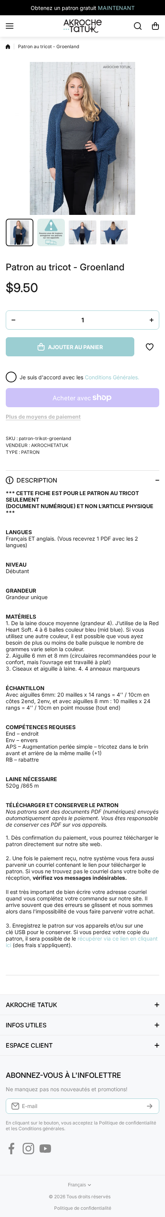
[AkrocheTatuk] (82, 26)
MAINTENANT (116, 8)
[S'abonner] (149, 1106)
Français (77, 1185)
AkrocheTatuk (49, 445)
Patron (30, 452)
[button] (155, 26)
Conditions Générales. (112, 377)
